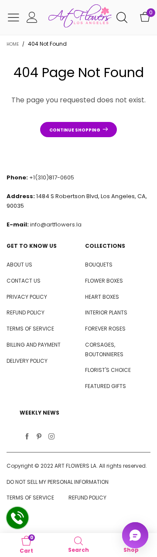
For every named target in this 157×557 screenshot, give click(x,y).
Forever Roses (105, 328)
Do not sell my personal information (58, 482)
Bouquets (99, 264)
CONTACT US (24, 280)
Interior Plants (106, 312)
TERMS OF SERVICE (30, 328)
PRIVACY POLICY (27, 296)
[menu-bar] (13, 17)
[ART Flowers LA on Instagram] (51, 437)
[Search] (121, 18)
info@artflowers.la (56, 224)
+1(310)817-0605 (51, 177)
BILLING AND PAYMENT (34, 344)
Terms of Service (30, 497)
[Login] (32, 18)
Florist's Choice (108, 370)
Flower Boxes (104, 280)
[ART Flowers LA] (80, 17)
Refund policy (87, 497)
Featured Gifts (105, 386)
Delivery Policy (27, 361)
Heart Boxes (102, 296)
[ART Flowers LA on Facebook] (27, 437)
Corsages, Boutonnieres (104, 349)
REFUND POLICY (25, 312)
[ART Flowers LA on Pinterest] (39, 437)
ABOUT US (19, 264)
